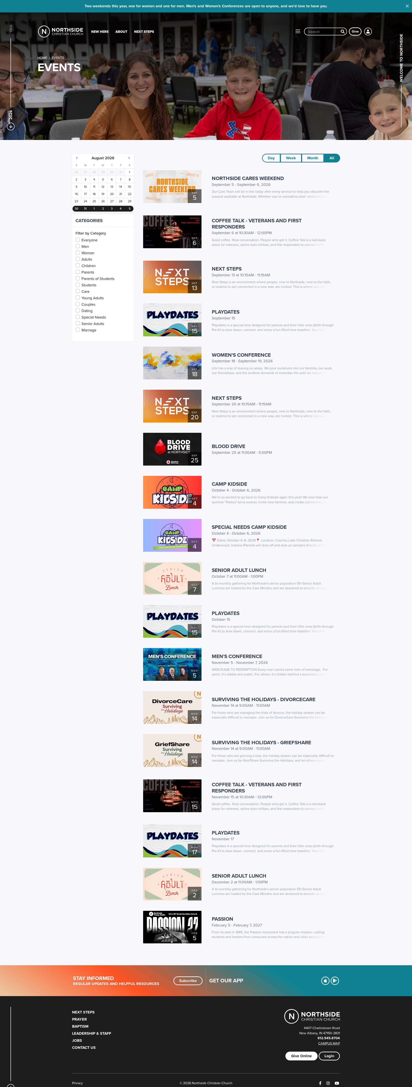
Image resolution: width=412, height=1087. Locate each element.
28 (94, 172)
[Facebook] (320, 1083)
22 (129, 194)
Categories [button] (89, 220)
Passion (222, 919)
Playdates (225, 312)
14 (120, 187)
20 (112, 194)
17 (85, 194)
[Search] (343, 31)
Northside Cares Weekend (248, 178)
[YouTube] (337, 1083)
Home (42, 57)
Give (355, 31)
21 (120, 194)
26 (76, 172)
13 (112, 187)
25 (94, 201)
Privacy (77, 1083)
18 (94, 194)
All (332, 158)
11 (94, 187)
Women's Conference (241, 355)
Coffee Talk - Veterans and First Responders (257, 223)
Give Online (301, 1056)
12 (102, 187)
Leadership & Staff (91, 1033)
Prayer (79, 1019)
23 (76, 201)
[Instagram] (328, 1083)
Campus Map (329, 1043)
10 (85, 187)
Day (271, 158)
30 (112, 172)
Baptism (80, 1026)
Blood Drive (228, 446)
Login (329, 1056)
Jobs (77, 1040)
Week (291, 158)
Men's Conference (237, 656)
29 (103, 172)
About (121, 31)
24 (85, 201)
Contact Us (84, 1047)
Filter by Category (91, 233)
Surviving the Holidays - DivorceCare (263, 699)
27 (85, 172)
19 (102, 194)
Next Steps (144, 31)
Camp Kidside (229, 484)
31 (120, 172)
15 (129, 187)
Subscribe (188, 980)
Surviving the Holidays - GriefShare (261, 742)
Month (312, 158)
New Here (100, 31)
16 (76, 194)
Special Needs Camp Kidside (249, 527)
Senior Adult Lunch (239, 570)
